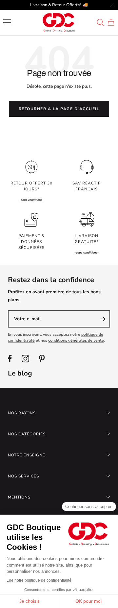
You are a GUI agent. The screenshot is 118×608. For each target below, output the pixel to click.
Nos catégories (27, 434)
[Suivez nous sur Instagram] (25, 358)
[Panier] (111, 22)
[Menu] (7, 22)
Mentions (19, 497)
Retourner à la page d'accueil (59, 108)
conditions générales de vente (76, 340)
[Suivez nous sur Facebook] (10, 358)
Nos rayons (22, 413)
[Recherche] (100, 22)
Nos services (23, 476)
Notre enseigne (26, 455)
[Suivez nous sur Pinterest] (42, 358)
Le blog (20, 373)
